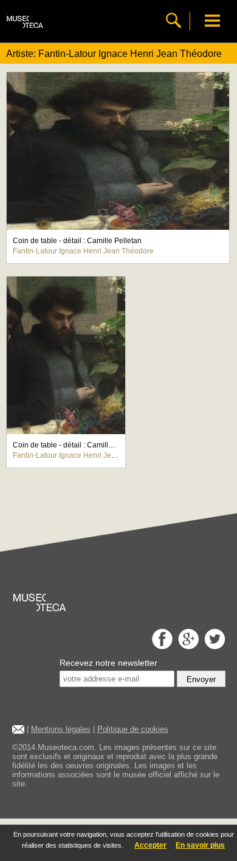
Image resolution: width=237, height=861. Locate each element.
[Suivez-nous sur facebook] (161, 646)
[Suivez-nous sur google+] (187, 646)
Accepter (150, 845)
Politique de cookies (132, 729)
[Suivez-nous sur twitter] (213, 646)
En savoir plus (200, 845)
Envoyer (201, 679)
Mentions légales (61, 729)
